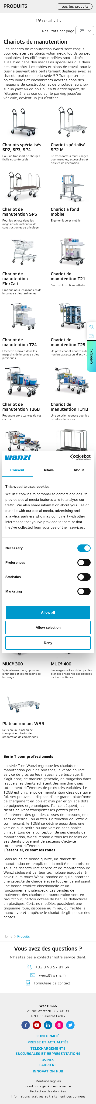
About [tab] (79, 470)
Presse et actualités (48, 1042)
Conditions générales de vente (48, 1086)
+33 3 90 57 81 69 (52, 967)
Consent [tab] (17, 470)
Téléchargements (48, 1048)
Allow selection (48, 627)
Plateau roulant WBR (23, 724)
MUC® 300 (12, 664)
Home (7, 936)
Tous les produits (74, 6)
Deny (48, 643)
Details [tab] (48, 470)
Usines (48, 1060)
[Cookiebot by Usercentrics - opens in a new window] (70, 457)
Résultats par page (58, 31)
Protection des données (48, 1091)
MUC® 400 (61, 664)
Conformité (48, 1036)
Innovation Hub (48, 1071)
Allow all (48, 612)
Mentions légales (48, 1081)
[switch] (84, 562)
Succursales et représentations (48, 1053)
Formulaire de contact (52, 983)
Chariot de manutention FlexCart (15, 279)
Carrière (91, 356)
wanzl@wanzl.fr (52, 975)
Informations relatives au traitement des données (48, 1096)
